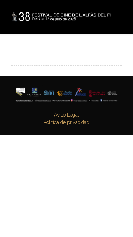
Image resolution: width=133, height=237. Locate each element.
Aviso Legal (66, 115)
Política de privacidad (66, 122)
